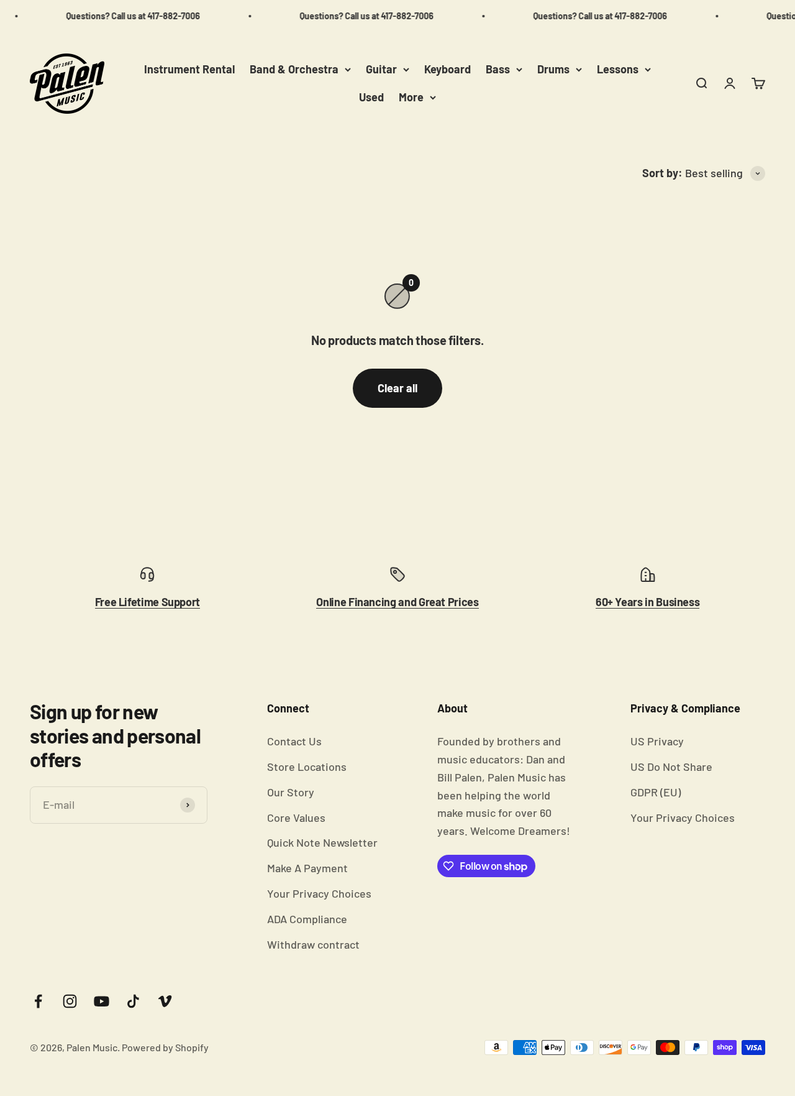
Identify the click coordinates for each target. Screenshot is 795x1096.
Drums (553, 69)
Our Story (290, 792)
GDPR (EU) (655, 792)
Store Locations (307, 766)
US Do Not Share (671, 766)
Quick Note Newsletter (322, 842)
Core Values (296, 817)
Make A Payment (307, 868)
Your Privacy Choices (319, 893)
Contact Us (294, 741)
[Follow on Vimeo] (165, 1001)
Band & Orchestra (294, 69)
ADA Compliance (307, 919)
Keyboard (447, 69)
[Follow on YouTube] (101, 1001)
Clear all (397, 388)
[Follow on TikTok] (133, 1001)
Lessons (617, 69)
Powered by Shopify (165, 1047)
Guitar (381, 69)
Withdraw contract (313, 944)
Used (371, 97)
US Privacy (657, 741)
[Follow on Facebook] (38, 1001)
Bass (498, 69)
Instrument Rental (189, 69)
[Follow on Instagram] (69, 1001)
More (411, 97)
